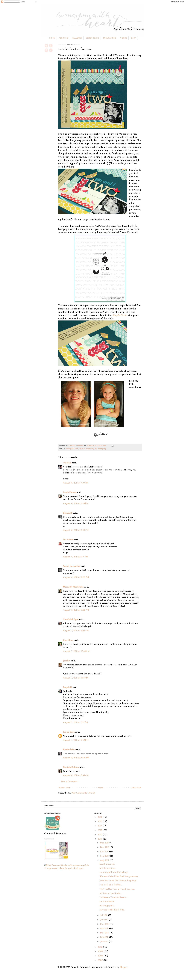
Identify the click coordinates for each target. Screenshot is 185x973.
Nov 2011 (105, 847)
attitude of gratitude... (110, 893)
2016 (100, 817)
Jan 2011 (104, 942)
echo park (70, 449)
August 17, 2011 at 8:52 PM (75, 740)
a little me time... (108, 868)
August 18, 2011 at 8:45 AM (76, 775)
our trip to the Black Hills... (112, 910)
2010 (100, 947)
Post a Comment (69, 782)
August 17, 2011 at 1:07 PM (75, 678)
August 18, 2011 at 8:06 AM (76, 758)
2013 (100, 830)
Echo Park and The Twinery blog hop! (118, 881)
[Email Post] (112, 446)
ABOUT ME (63, 38)
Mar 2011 (105, 933)
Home (100, 788)
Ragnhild (67, 687)
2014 (100, 826)
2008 (100, 956)
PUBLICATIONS (109, 38)
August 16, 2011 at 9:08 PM (76, 577)
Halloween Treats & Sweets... (113, 897)
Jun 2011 (104, 920)
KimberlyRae (69, 750)
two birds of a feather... (111, 885)
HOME (52, 38)
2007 (100, 960)
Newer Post (64, 788)
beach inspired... (107, 864)
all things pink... (107, 906)
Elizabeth (67, 513)
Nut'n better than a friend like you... (117, 889)
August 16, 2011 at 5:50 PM (76, 530)
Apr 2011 (104, 928)
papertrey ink (91, 449)
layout (82, 449)
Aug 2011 (105, 860)
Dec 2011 (104, 843)
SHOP (133, 38)
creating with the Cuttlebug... (114, 872)
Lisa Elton (68, 640)
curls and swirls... (107, 902)
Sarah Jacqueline (71, 566)
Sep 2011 (104, 856)
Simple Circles (119, 315)
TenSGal (67, 463)
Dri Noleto (68, 540)
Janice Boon (69, 732)
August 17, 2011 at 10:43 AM (76, 651)
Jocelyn (66, 661)
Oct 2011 (104, 852)
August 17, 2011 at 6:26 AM (76, 631)
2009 (100, 951)
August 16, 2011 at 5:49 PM (75, 504)
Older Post (136, 788)
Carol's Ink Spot (71, 620)
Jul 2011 (104, 915)
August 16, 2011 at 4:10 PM (75, 483)
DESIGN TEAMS (92, 38)
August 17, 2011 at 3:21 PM (75, 722)
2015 (100, 821)
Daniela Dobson (71, 767)
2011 (100, 839)
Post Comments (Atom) (83, 793)
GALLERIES (77, 38)
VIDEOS (123, 38)
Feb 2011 (104, 937)
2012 (100, 835)
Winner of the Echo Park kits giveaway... (119, 877)
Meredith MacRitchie (73, 587)
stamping (102, 449)
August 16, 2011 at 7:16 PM (75, 557)
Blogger (123, 967)
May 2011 (105, 924)
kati (76, 449)
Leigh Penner (69, 492)
